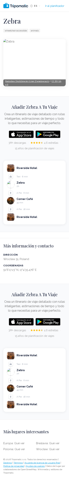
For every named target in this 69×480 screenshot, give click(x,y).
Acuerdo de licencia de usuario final (42, 462)
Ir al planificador (54, 5)
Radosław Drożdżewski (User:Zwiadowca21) (27, 81)
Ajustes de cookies (35, 466)
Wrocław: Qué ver (47, 449)
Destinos (7, 462)
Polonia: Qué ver (14, 449)
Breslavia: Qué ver (47, 443)
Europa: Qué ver (13, 443)
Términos (18, 462)
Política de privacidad (13, 466)
